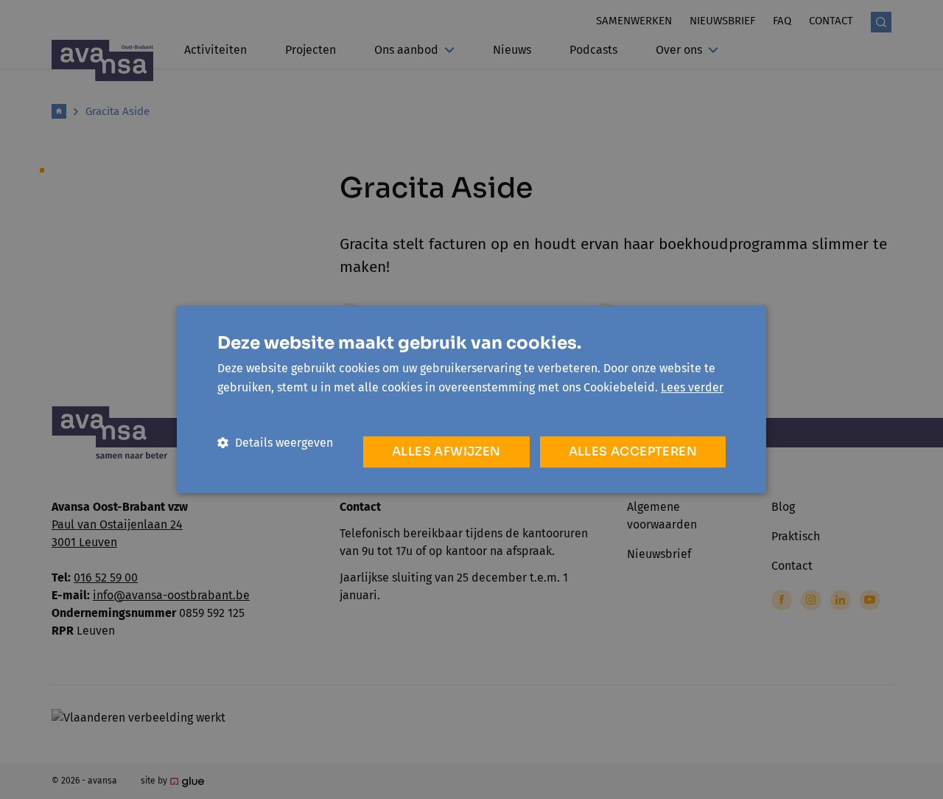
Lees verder (692, 387)
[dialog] (471, 399)
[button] (275, 443)
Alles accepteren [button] (633, 451)
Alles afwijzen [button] (446, 451)
